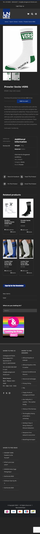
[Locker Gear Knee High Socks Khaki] (26, 249)
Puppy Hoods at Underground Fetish (29, 394)
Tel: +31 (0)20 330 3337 (10, 367)
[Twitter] (6, 393)
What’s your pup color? (9, 463)
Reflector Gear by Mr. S (10, 482)
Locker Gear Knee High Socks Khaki (25, 263)
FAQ (24, 388)
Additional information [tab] (6, 140)
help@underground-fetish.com (28, 2)
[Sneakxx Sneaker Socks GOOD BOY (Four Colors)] (10, 208)
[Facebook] (3, 393)
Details (14, 232)
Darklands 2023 (9, 476)
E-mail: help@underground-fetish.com (9, 372)
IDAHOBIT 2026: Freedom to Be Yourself (8, 455)
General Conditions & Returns (29, 373)
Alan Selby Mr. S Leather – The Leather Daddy (29, 402)
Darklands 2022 (9, 488)
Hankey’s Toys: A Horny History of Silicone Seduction (28, 425)
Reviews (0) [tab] (6, 146)
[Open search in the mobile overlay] (32, 14)
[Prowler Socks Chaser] (26, 208)
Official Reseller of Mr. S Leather (29, 366)
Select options (9, 229)
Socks (22, 162)
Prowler (21, 164)
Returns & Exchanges (29, 379)
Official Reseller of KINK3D (28, 359)
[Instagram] (9, 393)
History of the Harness (29, 409)
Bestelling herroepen (29, 439)
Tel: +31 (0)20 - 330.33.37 (10, 2)
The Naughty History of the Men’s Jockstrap (29, 416)
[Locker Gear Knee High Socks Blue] (10, 249)
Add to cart (24, 101)
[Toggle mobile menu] (36, 14)
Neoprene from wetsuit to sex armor (29, 434)
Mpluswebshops (20, 507)
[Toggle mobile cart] (28, 14)
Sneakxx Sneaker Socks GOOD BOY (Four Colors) (9, 223)
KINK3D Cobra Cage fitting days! (10, 470)
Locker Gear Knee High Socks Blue (8, 263)
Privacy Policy (27, 383)
